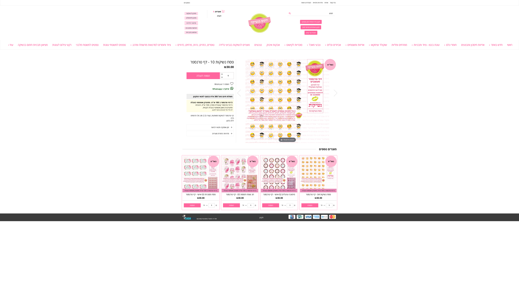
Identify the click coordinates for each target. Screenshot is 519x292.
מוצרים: (217, 11)
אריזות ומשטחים (355, 45)
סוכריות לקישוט (294, 45)
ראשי (509, 45)
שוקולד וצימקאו (378, 45)
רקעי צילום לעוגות (61, 45)
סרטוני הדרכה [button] (191, 23)
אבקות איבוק (273, 45)
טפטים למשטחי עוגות (114, 45)
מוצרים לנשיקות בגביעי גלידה (234, 45)
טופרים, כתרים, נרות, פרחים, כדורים (195, 45)
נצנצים (258, 45)
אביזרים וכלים (333, 45)
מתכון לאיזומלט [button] (191, 18)
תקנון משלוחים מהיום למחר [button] (311, 27)
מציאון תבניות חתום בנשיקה (33, 45)
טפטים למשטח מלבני (87, 45)
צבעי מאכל (314, 45)
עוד (11, 45)
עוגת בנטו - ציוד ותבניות (426, 45)
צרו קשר (333, 2)
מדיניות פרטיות (318, 2)
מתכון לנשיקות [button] (191, 13)
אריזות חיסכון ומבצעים (472, 45)
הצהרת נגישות (306, 2)
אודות (326, 2)
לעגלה (219, 16)
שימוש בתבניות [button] (191, 32)
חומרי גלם (451, 45)
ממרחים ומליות (399, 45)
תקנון (261, 217)
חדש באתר (496, 45)
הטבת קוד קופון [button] (311, 32)
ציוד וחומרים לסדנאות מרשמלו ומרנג (151, 45)
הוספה (309, 205)
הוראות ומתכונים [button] (191, 28)
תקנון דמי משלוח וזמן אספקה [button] (311, 22)
